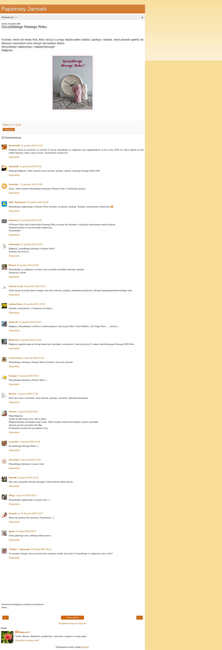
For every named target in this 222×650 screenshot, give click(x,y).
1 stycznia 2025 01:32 (33, 358)
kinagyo (13, 376)
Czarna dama (15, 358)
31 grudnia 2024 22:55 (30, 340)
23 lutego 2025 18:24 (41, 549)
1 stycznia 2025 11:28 (29, 441)
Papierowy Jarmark (24, 9)
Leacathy (13, 441)
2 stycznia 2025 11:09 (30, 459)
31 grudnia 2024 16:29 (31, 220)
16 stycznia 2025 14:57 (32, 513)
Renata (12, 394)
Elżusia (12, 265)
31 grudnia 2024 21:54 (34, 304)
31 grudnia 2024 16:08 (37, 202)
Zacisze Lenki (16, 286)
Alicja (11, 495)
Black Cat (14, 340)
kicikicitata (14, 244)
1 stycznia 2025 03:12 (28, 376)
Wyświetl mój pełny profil (27, 640)
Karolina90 (14, 145)
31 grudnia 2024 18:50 (28, 265)
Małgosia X (24, 632)
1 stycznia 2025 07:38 (27, 394)
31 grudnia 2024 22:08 (30, 322)
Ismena (12, 411)
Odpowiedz (14, 157)
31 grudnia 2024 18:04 (32, 244)
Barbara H (14, 220)
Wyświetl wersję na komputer (72, 623)
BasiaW (12, 477)
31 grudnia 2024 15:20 (31, 166)
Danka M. (13, 322)
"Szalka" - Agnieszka (19, 549)
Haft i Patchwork (17, 202)
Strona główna (73, 618)
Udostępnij (8, 129)
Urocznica (14, 459)
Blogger (85, 647)
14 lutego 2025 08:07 (26, 531)
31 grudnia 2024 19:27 (35, 286)
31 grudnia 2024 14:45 (31, 145)
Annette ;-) (14, 513)
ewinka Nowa (15, 304)
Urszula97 (14, 166)
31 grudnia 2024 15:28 (31, 184)
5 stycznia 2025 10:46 (27, 477)
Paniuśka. (14, 184)
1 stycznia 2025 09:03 (27, 411)
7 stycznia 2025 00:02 (25, 495)
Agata (12, 531)
